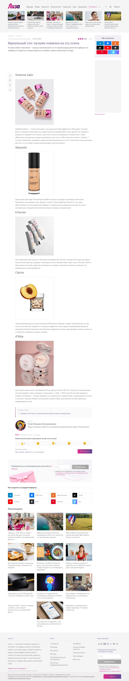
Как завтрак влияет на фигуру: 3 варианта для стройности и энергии (21, 565)
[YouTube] (107, 48)
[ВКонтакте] (107, 43)
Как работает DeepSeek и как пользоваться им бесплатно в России (49, 623)
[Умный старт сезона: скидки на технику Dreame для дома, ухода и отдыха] (35, 16)
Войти (117, 6)
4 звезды (84, 39)
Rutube (80, 495)
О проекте (54, 643)
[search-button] (110, 7)
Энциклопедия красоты (79, 648)
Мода (37, 6)
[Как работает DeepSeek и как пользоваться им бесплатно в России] (50, 610)
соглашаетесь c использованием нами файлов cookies (50, 676)
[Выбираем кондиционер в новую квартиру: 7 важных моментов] (79, 602)
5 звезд (86, 39)
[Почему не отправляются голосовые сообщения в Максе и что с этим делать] (50, 582)
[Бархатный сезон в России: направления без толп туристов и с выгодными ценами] (74, 16)
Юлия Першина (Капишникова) (19, 39)
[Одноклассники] (115, 43)
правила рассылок (60, 474)
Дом (75, 6)
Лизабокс (93, 6)
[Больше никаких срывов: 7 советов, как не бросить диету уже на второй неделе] (79, 552)
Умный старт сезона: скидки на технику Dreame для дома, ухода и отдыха (35, 25)
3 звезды (82, 39)
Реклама (53, 647)
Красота (45, 6)
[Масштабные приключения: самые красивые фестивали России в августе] (112, 16)
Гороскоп (67, 6)
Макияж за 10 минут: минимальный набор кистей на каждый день (46, 413)
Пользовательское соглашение (57, 658)
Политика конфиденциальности (59, 664)
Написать (86, 451)
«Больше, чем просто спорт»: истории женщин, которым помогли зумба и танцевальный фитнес (55, 25)
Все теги (76, 659)
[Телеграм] (100, 43)
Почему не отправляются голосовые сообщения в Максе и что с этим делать (49, 595)
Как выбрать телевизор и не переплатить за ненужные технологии (77, 595)
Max (79, 502)
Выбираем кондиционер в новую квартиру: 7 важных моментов (77, 607)
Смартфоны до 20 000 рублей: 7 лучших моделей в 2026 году (20, 594)
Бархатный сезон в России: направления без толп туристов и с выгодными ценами (74, 25)
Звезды (29, 6)
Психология (55, 6)
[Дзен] (115, 48)
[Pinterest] (102, 52)
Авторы (53, 654)
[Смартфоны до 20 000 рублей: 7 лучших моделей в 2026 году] (21, 582)
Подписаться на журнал (17, 668)
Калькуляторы (79, 652)
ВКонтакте (38, 495)
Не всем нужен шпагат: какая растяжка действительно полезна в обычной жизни (16, 25)
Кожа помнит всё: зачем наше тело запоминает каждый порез (93, 24)
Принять (112, 676)
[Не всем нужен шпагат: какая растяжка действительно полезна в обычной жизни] (16, 16)
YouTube (16, 502)
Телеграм (17, 495)
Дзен (37, 502)
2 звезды (81, 39)
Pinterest (60, 502)
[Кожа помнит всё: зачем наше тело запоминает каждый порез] (93, 16)
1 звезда (79, 39)
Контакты (54, 650)
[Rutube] (100, 48)
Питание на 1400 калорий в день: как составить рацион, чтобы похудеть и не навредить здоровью (50, 566)
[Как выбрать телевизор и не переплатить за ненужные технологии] (79, 582)
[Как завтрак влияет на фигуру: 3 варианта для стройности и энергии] (21, 552)
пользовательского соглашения (63, 473)
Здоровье (82, 6)
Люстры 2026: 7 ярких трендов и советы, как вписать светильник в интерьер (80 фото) (21, 608)
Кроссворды (78, 656)
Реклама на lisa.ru (100, 114)
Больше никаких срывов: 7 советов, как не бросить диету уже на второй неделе (78, 565)
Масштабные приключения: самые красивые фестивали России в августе (111, 25)
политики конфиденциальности (80, 473)
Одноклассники (62, 495)
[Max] (113, 52)
